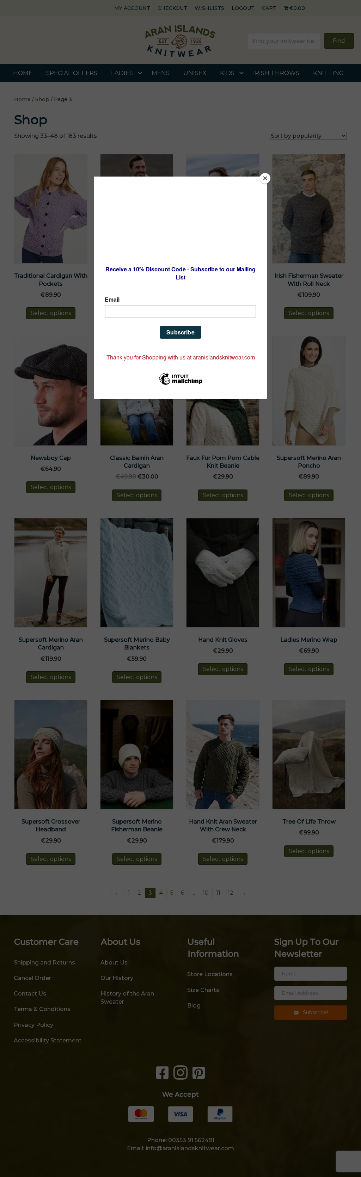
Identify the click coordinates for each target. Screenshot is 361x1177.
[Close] (265, 178)
